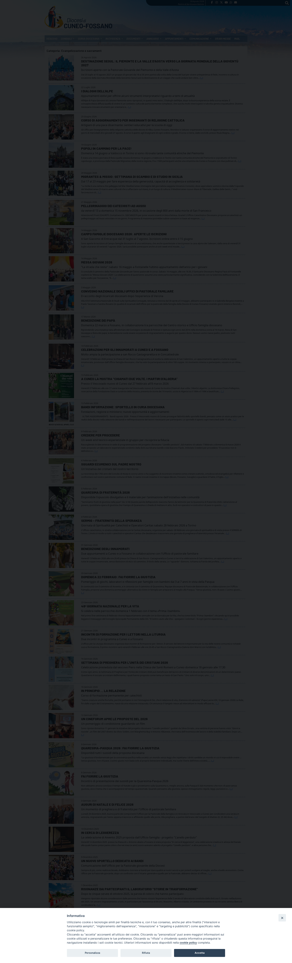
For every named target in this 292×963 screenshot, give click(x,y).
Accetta (199, 952)
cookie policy (188, 942)
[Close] (282, 917)
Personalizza (92, 952)
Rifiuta (146, 952)
